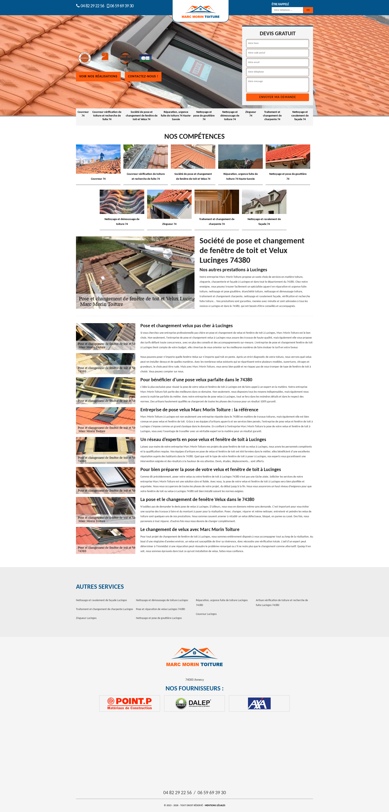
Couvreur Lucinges (206, 614)
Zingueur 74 (250, 114)
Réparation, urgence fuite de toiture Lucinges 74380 (222, 603)
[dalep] (194, 703)
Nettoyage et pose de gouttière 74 (204, 116)
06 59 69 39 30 (122, 6)
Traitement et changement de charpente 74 (272, 116)
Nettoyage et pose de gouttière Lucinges (159, 618)
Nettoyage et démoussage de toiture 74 (229, 116)
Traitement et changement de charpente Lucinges (104, 609)
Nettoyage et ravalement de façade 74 (300, 116)
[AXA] (259, 703)
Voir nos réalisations (98, 76)
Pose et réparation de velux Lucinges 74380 (160, 609)
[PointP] (129, 703)
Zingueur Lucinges (86, 618)
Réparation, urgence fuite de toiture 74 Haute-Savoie (176, 116)
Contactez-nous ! (143, 76)
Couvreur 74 (83, 114)
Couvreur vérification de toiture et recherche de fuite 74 (106, 116)
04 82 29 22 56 (92, 6)
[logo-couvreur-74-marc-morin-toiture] (194, 657)
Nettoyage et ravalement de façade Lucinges (101, 600)
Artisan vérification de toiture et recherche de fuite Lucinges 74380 (282, 603)
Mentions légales (215, 805)
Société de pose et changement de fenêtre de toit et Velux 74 (141, 116)
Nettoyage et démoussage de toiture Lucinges (162, 600)
